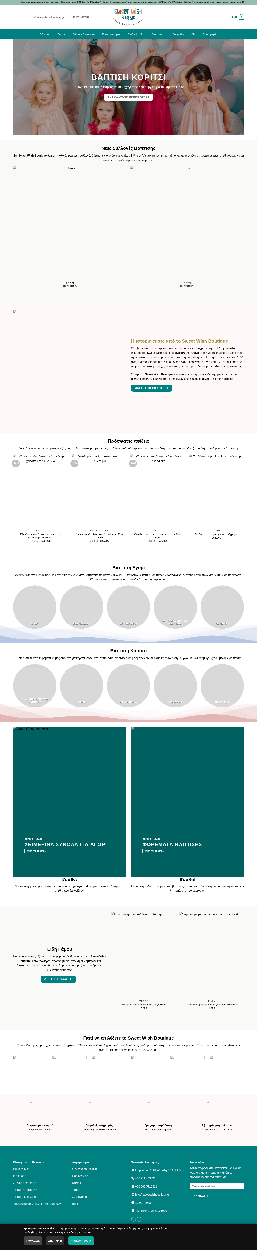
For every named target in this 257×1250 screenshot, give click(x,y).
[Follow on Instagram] (139, 1219)
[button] (224, 17)
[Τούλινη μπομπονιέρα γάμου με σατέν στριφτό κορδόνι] (189, 491)
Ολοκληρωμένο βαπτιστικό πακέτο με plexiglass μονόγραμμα (72, 536)
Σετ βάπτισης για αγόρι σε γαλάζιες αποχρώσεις (131, 536)
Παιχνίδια (178, 34)
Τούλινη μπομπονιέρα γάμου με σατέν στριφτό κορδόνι (189, 536)
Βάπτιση (45, 34)
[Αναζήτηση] (216, 17)
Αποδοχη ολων (81, 1240)
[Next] (243, 501)
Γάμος (61, 34)
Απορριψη (55, 1240)
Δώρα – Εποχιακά (84, 34)
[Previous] (13, 501)
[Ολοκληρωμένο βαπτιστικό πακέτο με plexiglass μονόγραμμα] (72, 491)
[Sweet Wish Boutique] (128, 17)
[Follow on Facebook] (133, 1219)
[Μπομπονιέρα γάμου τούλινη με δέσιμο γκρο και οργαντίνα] (168, 955)
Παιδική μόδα (136, 34)
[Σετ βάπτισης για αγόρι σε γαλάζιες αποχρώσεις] (130, 491)
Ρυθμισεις (33, 1240)
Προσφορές (210, 34)
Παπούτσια (158, 34)
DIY (193, 34)
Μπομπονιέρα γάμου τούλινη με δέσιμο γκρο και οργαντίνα (168, 1006)
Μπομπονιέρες (111, 34)
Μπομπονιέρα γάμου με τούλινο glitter (236, 1004)
